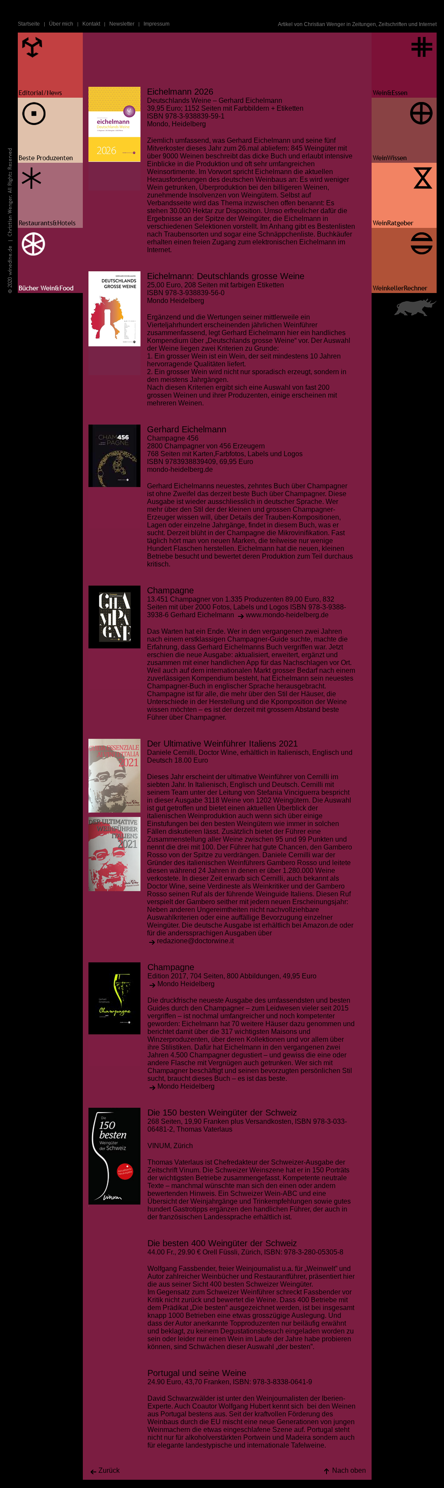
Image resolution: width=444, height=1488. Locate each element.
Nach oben (349, 1470)
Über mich (61, 24)
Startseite (29, 24)
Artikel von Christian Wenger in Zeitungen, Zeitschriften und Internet (357, 24)
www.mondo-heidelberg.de (287, 615)
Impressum (157, 24)
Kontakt (91, 24)
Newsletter (121, 24)
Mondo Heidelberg (186, 984)
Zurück (109, 1470)
